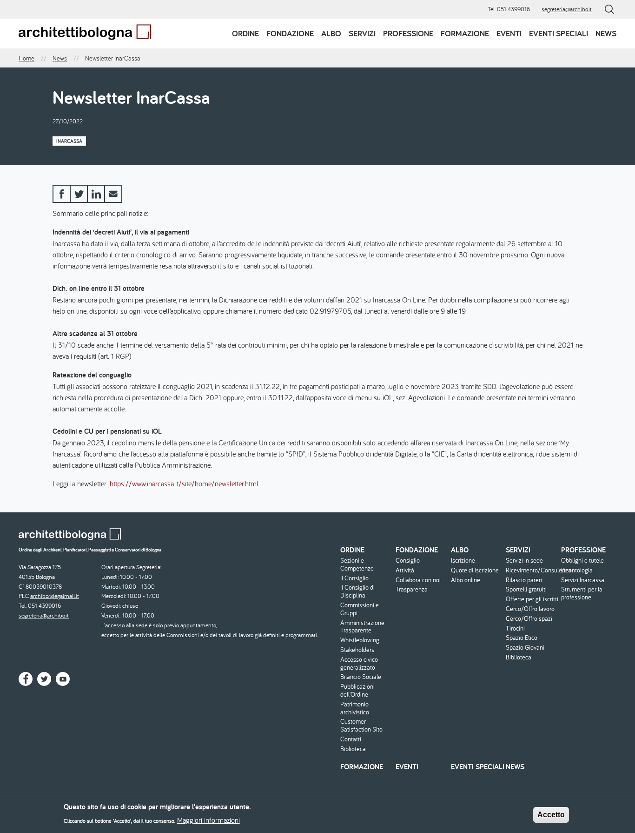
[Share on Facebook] (61, 194)
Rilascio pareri (524, 580)
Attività (405, 570)
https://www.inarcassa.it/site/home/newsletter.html (184, 483)
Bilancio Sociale (360, 677)
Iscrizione (463, 560)
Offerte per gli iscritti (532, 599)
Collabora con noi (418, 580)
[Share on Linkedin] (96, 194)
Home (26, 58)
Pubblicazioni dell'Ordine (357, 691)
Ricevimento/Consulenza (532, 570)
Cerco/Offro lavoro (530, 609)
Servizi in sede (524, 560)
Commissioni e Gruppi (359, 609)
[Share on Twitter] (79, 194)
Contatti (350, 739)
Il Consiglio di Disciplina (357, 591)
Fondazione (290, 33)
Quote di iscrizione (475, 570)
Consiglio (408, 560)
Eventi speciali (558, 33)
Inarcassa (69, 141)
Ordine (245, 33)
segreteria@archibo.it (567, 9)
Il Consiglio (354, 578)
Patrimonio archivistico (354, 708)
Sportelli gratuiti (526, 589)
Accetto (551, 815)
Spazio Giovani (525, 648)
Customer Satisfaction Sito (361, 725)
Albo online (465, 580)
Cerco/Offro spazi (529, 619)
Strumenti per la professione (581, 593)
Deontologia (577, 570)
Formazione (465, 33)
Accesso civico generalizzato (359, 664)
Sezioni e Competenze (357, 564)
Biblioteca (353, 749)
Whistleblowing (359, 640)
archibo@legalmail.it (54, 596)
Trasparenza (412, 589)
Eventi (509, 33)
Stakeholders (357, 650)
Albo (331, 33)
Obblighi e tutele (582, 560)
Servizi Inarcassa (582, 580)
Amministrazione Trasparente (362, 627)
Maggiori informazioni (208, 820)
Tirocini (515, 628)
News (605, 33)
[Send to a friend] (113, 194)
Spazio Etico (521, 638)
